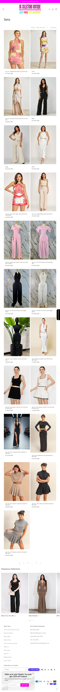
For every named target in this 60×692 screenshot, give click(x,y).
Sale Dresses (33, 615)
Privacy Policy (7, 660)
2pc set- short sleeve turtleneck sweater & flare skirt (16, 504)
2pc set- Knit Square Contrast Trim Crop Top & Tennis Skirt (16, 407)
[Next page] (40, 563)
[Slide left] (26, 620)
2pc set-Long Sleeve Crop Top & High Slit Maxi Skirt (42, 456)
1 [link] (19, 563)
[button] (3, 9)
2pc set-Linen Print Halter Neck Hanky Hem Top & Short (16, 214)
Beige (6, 166)
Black (33, 118)
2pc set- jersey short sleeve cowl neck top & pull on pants (16, 263)
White (33, 166)
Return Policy (7, 636)
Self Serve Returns (8, 633)
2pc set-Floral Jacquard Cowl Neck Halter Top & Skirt (42, 359)
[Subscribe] (25, 669)
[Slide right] (33, 620)
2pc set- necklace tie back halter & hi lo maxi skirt (16, 119)
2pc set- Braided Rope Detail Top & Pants (42, 213)
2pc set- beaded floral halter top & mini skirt (16, 71)
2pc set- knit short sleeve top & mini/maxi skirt (42, 263)
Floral (33, 71)
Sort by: (33, 27)
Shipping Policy (8, 657)
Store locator (7, 650)
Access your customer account (11, 629)
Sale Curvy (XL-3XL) (7, 615)
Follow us (6, 646)
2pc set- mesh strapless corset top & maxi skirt (16, 359)
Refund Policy (7, 640)
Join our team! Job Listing (10, 643)
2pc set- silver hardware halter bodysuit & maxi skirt (15, 452)
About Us (6, 653)
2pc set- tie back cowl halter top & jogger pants (15, 311)
